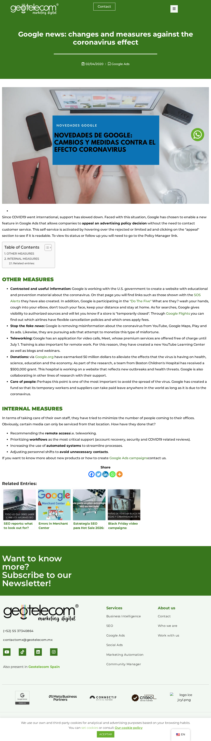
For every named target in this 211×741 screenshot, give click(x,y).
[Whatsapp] (112, 474)
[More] (119, 474)
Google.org (44, 357)
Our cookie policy (129, 728)
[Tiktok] (22, 652)
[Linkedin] (105, 474)
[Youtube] (7, 652)
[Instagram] (53, 652)
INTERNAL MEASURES (23, 259)
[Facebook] (91, 474)
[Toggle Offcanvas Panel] (174, 9)
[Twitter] (98, 474)
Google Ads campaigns (128, 458)
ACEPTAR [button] (105, 734)
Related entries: (24, 263)
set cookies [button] (89, 728)
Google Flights (178, 313)
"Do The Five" (140, 301)
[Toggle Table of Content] (46, 247)
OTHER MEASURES (20, 253)
